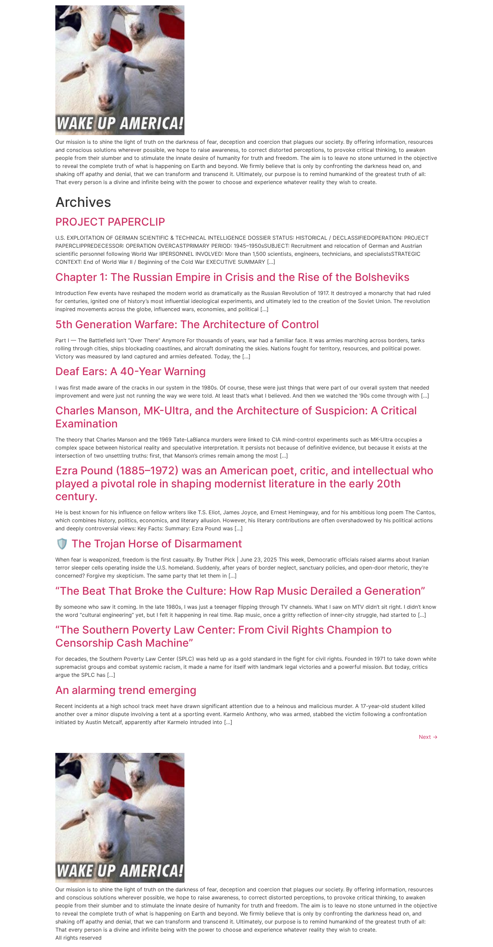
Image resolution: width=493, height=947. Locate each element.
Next (428, 736)
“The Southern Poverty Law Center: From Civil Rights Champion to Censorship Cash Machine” (223, 636)
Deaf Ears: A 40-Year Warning (130, 371)
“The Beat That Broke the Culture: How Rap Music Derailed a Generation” (240, 590)
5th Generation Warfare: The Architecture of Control (187, 324)
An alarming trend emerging (126, 690)
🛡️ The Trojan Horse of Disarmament (148, 543)
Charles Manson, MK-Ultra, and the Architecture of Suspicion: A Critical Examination (236, 417)
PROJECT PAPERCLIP (110, 221)
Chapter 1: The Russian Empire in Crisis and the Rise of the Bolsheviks (232, 277)
